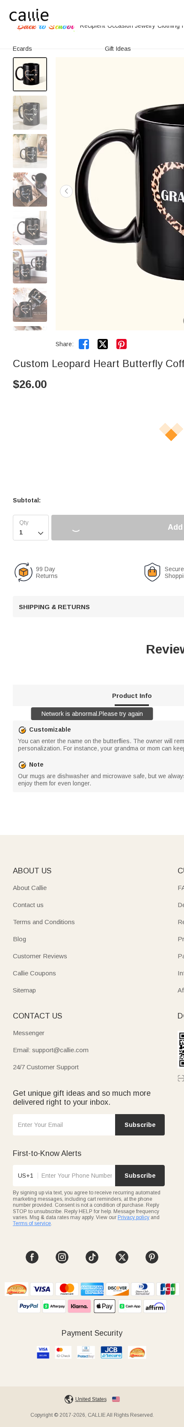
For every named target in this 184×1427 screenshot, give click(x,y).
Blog (19, 939)
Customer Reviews (40, 956)
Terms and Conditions (44, 921)
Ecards (22, 48)
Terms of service (32, 1223)
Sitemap (24, 990)
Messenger (29, 1032)
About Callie (30, 887)
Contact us (28, 904)
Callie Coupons (34, 973)
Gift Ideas (118, 48)
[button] (66, 191)
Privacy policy (133, 1217)
